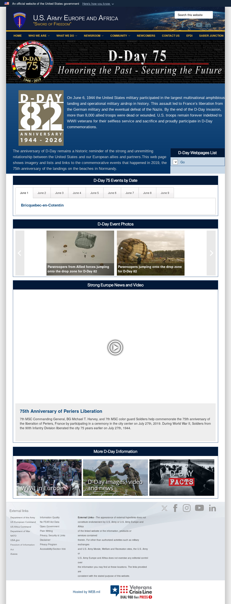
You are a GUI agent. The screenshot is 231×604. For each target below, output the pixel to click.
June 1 (24, 193)
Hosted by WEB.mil (86, 591)
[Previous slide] (19, 253)
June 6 (112, 193)
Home (18, 36)
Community (118, 36)
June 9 (165, 193)
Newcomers (146, 36)
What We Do (65, 36)
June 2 (42, 193)
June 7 (130, 193)
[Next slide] (211, 253)
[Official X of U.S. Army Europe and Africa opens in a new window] (175, 25)
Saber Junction (211, 36)
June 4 (77, 193)
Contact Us (171, 36)
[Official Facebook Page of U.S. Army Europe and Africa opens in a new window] (182, 25)
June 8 (147, 193)
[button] (98, 3)
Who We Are (37, 36)
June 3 (59, 193)
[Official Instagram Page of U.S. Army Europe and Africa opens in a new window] (190, 25)
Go (182, 162)
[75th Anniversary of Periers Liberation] (115, 347)
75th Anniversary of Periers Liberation (61, 411)
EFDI (189, 36)
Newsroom (92, 36)
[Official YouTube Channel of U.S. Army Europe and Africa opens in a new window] (199, 25)
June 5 (94, 193)
